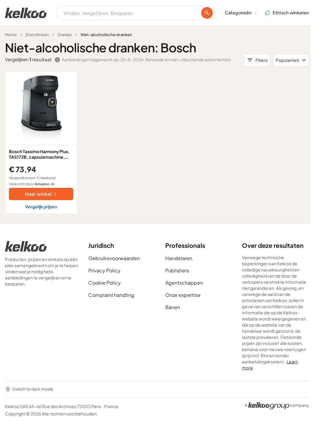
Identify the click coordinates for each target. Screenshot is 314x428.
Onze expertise (183, 295)
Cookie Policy (104, 282)
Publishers (177, 270)
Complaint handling (111, 295)
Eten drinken (37, 34)
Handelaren (178, 258)
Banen (172, 307)
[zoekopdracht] (207, 13)
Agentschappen (184, 282)
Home (11, 34)
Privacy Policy (104, 270)
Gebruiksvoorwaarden (114, 258)
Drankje (65, 34)
